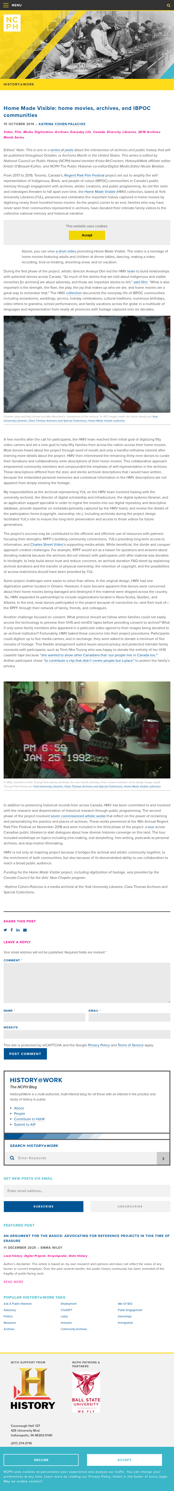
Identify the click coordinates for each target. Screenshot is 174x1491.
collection (74, 293)
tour (151, 827)
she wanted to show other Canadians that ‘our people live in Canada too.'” (99, 655)
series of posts (62, 150)
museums (10, 1323)
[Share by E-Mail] (25, 930)
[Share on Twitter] (5, 930)
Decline (41, 1460)
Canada (99, 132)
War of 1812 (125, 1304)
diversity (114, 132)
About (19, 1108)
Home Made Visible (100, 191)
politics (8, 1316)
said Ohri (140, 282)
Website (11, 1027)
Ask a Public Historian (18, 1304)
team (131, 271)
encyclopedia (57, 1256)
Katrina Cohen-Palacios (62, 124)
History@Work (36, 1080)
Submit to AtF (25, 1124)
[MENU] (6, 10)
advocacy (10, 1310)
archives (61, 132)
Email (95, 1011)
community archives (74, 1329)
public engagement (130, 1310)
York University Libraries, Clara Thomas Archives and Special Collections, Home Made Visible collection (97, 786)
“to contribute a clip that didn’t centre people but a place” (89, 660)
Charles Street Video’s (48, 544)
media (28, 132)
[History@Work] (87, 21)
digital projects (35, 1256)
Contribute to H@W (29, 1119)
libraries (129, 132)
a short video (66, 251)
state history (78, 1256)
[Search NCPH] (168, 5)
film (18, 132)
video (8, 132)
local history (13, 1256)
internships (125, 1316)
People (19, 1113)
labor (64, 1316)
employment (69, 1304)
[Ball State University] (90, 1392)
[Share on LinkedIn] (17, 930)
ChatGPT (66, 1310)
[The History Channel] (34, 1388)
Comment (13, 960)
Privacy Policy (99, 1045)
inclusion (66, 1323)
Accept (87, 235)
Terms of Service (131, 1045)
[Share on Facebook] (12, 930)
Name (9, 1011)
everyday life (80, 132)
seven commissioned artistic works (78, 816)
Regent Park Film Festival (84, 175)
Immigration (125, 1323)
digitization (44, 132)
